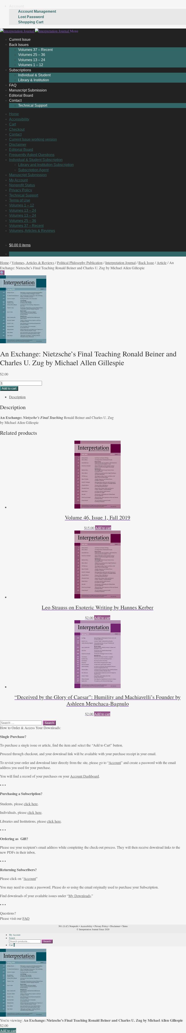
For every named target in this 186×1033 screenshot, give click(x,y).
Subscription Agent (33, 170)
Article (161, 262)
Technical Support (32, 105)
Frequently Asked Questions (31, 155)
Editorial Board (21, 149)
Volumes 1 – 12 (21, 205)
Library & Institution (33, 80)
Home (14, 114)
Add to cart (9, 388)
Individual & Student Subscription (36, 160)
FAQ (25, 918)
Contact (15, 100)
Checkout (16, 129)
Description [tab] (17, 396)
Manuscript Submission (28, 175)
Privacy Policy (20, 190)
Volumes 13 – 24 (31, 60)
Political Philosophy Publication (80, 262)
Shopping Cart (30, 22)
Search (12, 937)
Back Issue (146, 262)
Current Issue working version (33, 139)
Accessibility (19, 119)
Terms (125, 926)
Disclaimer (17, 145)
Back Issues (19, 44)
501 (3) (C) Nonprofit (68, 926)
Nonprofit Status (22, 185)
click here (31, 803)
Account (16, 6)
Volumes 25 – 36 (31, 55)
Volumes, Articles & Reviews (32, 231)
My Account (18, 180)
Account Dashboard (84, 776)
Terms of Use (19, 200)
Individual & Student (34, 75)
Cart (12, 124)
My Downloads (80, 895)
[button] (2, 272)
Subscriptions (20, 70)
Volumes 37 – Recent (35, 50)
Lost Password (31, 17)
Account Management (37, 11)
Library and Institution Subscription (46, 165)
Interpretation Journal (120, 262)
